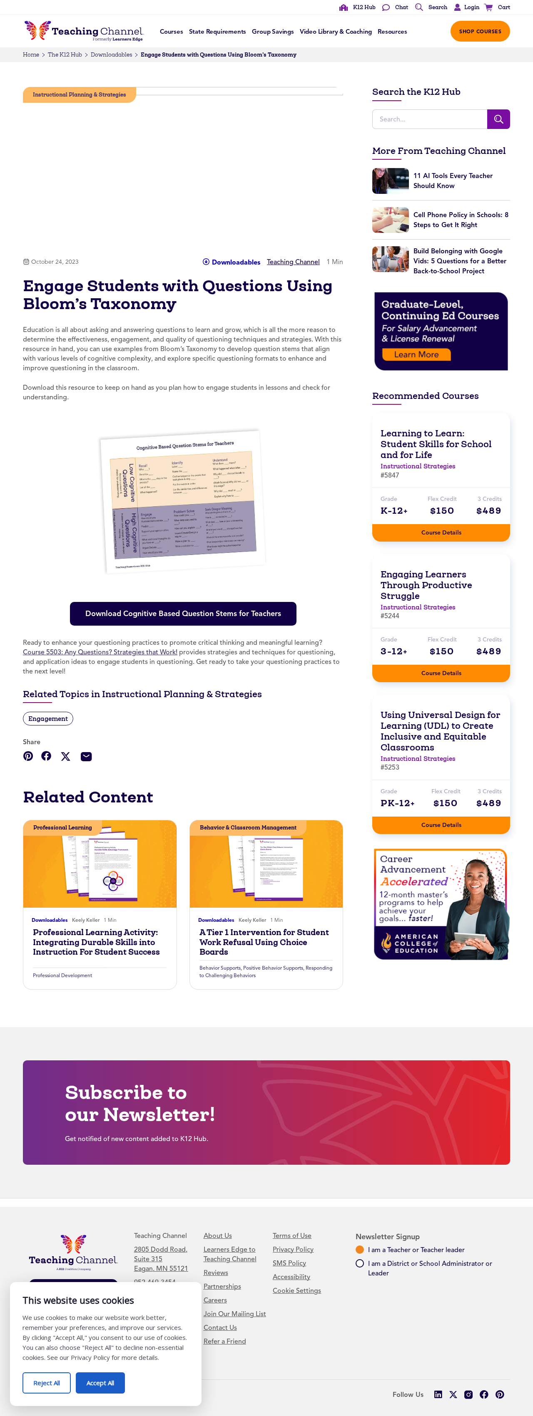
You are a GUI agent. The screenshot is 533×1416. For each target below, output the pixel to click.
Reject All (52, 1379)
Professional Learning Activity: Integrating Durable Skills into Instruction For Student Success (96, 942)
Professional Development (62, 975)
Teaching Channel (293, 262)
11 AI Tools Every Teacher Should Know (453, 181)
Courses (171, 31)
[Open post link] (100, 864)
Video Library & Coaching (336, 31)
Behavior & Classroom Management (248, 827)
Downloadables (111, 55)
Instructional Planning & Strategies (79, 94)
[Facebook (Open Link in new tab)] (484, 1394)
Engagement (48, 719)
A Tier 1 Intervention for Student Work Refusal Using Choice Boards (264, 942)
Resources (392, 31)
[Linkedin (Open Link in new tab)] (437, 1394)
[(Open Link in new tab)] (441, 331)
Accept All (106, 1379)
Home (31, 55)
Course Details (449, 530)
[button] (465, 7)
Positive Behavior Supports (273, 968)
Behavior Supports (220, 968)
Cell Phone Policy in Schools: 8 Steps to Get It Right (460, 220)
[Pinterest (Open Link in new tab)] (499, 1394)
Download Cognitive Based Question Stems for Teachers (186, 610)
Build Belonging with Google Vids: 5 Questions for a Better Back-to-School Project (459, 261)
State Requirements (218, 31)
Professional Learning (62, 827)
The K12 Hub (65, 55)
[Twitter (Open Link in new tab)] (453, 1394)
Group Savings (273, 31)
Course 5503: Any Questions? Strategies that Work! (100, 652)
